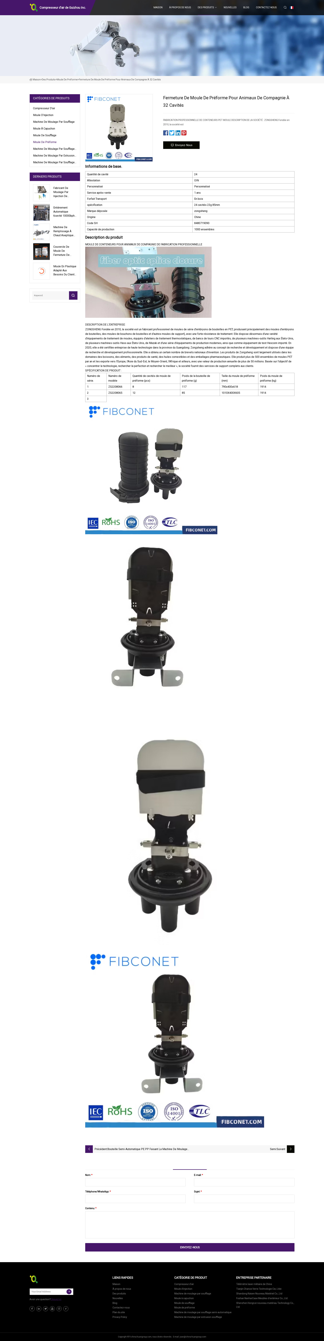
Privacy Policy (120, 1317)
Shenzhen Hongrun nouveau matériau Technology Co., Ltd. (265, 1305)
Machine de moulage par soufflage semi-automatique (54, 149)
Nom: (88, 1175)
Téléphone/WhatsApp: (98, 1191)
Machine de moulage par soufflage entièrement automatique (54, 163)
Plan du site (119, 1312)
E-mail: (198, 1175)
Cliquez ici (56, 1299)
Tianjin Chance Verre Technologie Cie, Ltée (258, 1288)
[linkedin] (38, 1308)
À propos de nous (180, 7)
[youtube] (52, 1308)
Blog (246, 7)
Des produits (206, 7)
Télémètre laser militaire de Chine (254, 1284)
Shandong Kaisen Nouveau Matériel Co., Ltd (259, 1293)
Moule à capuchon (44, 128)
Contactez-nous (266, 7)
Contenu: (91, 1208)
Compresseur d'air (44, 108)
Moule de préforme (67, 79)
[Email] (69, 1291)
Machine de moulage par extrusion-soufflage (54, 156)
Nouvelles (230, 7)
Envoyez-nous (183, 145)
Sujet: (198, 1191)
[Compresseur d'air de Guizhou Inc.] (46, 1279)
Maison (158, 7)
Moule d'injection (43, 115)
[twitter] (45, 1308)
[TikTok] (65, 1308)
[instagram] (59, 1308)
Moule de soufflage (44, 135)
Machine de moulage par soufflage (54, 121)
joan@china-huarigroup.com (193, 1337)
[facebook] (32, 1308)
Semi (273, 1149)
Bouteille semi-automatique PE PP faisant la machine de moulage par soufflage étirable (147, 1149)
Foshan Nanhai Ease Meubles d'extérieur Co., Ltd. (262, 1298)
